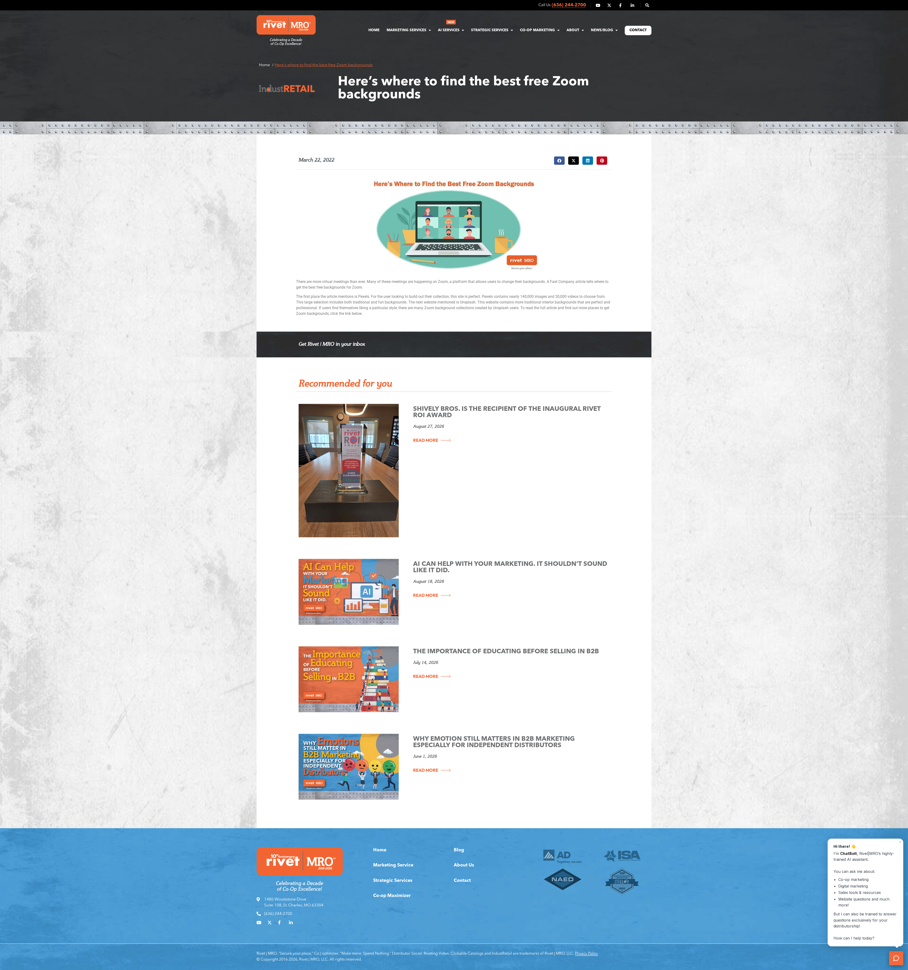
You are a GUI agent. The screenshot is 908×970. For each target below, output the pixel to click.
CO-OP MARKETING (537, 30)
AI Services (448, 30)
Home (374, 30)
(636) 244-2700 (569, 5)
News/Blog (602, 30)
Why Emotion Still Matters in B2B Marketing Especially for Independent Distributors (494, 742)
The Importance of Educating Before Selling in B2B (506, 652)
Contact (638, 30)
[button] (644, 5)
